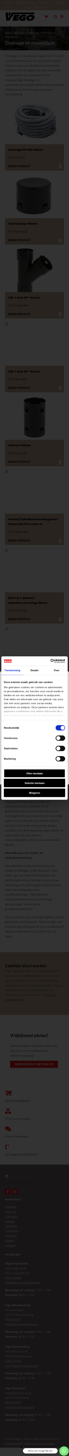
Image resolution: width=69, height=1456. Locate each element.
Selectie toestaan (35, 783)
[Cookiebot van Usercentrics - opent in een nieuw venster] (50, 661)
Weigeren (34, 792)
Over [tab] (56, 670)
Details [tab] (34, 670)
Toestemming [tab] (12, 670)
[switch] (60, 738)
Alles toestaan (34, 773)
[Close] (21, 1447)
